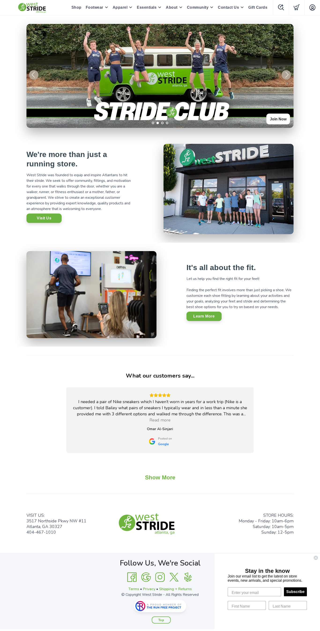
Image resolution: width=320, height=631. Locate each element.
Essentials (146, 7)
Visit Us (44, 218)
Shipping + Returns (175, 589)
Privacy (149, 589)
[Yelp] (188, 577)
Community (198, 7)
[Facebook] (132, 577)
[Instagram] (160, 577)
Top (161, 620)
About (172, 7)
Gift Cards (257, 7)
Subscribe (295, 592)
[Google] (146, 577)
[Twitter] (174, 577)
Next (286, 75)
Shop (76, 7)
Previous (33, 75)
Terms (133, 589)
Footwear (94, 7)
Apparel (120, 7)
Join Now (278, 119)
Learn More (204, 316)
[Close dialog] (315, 557)
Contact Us (228, 7)
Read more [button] (160, 420)
